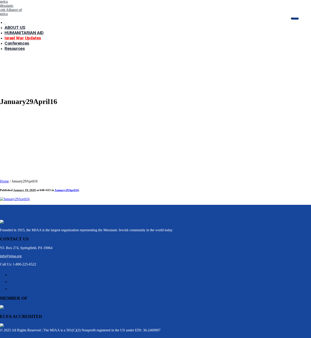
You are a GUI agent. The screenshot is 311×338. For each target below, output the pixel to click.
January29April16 (67, 190)
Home (4, 181)
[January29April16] (15, 199)
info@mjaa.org (11, 256)
